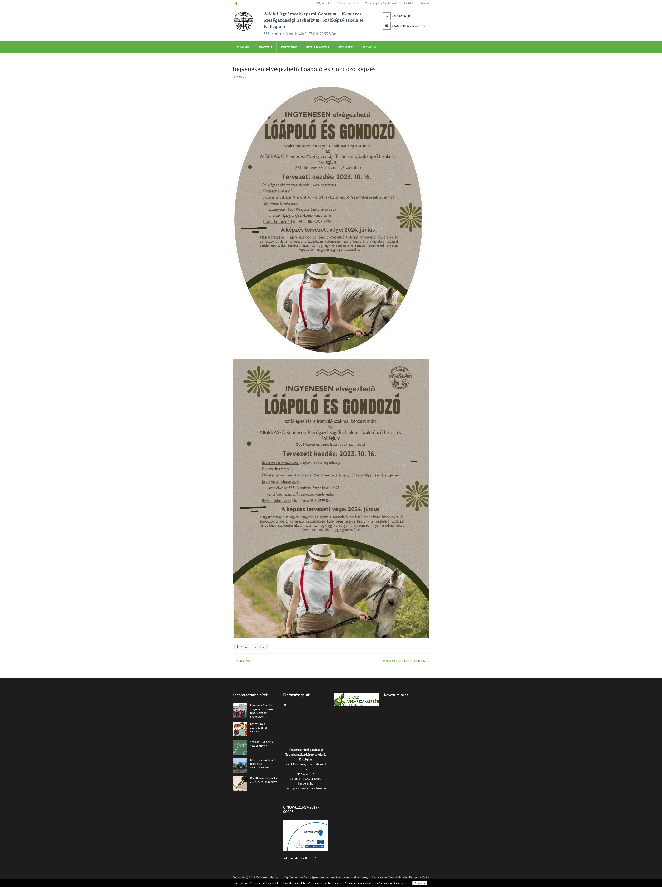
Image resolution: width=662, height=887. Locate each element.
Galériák (409, 3)
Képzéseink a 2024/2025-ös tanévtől (405, 661)
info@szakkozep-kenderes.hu (408, 26)
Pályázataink (324, 3)
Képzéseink (289, 47)
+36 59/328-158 (401, 16)
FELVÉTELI (265, 47)
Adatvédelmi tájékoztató (299, 858)
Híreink (424, 3)
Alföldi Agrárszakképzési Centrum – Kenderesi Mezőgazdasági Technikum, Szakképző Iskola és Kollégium (314, 20)
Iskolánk (243, 47)
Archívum (369, 47)
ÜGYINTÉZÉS (346, 47)
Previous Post (242, 661)
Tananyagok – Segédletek (381, 3)
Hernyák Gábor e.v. (372, 877)
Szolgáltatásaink (348, 3)
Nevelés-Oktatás (317, 47)
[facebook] (236, 3)
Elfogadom (420, 883)
